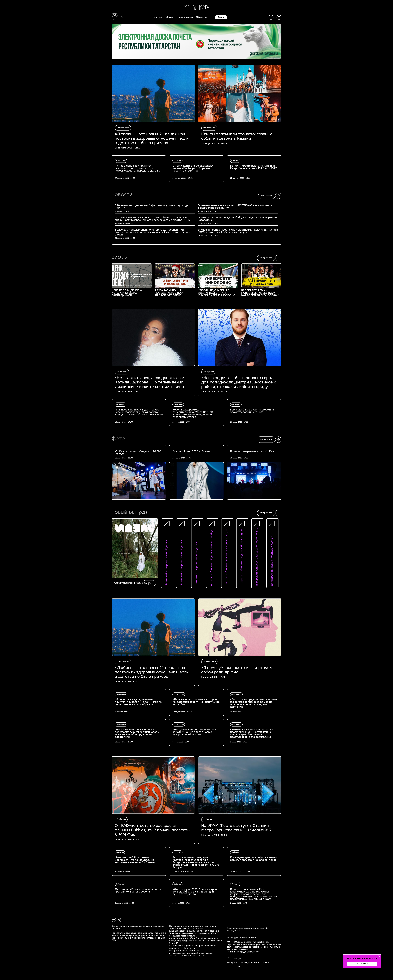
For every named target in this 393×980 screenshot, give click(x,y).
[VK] (114, 920)
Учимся (158, 17)
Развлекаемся (185, 17)
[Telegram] (119, 920)
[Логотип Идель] (196, 8)
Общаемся (202, 17)
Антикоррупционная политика (242, 937)
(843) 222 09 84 (262, 962)
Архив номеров (147, 583)
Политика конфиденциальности (243, 952)
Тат (114, 19)
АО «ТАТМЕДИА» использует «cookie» (246, 942)
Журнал (221, 17)
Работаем (170, 17)
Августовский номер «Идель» (127, 583)
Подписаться (362, 963)
